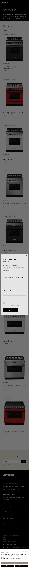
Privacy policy (24, 551)
